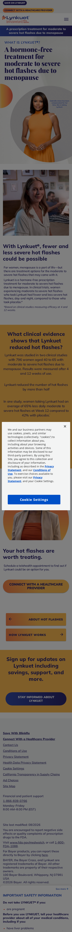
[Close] (65, 426)
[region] (36, 466)
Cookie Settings (34, 499)
